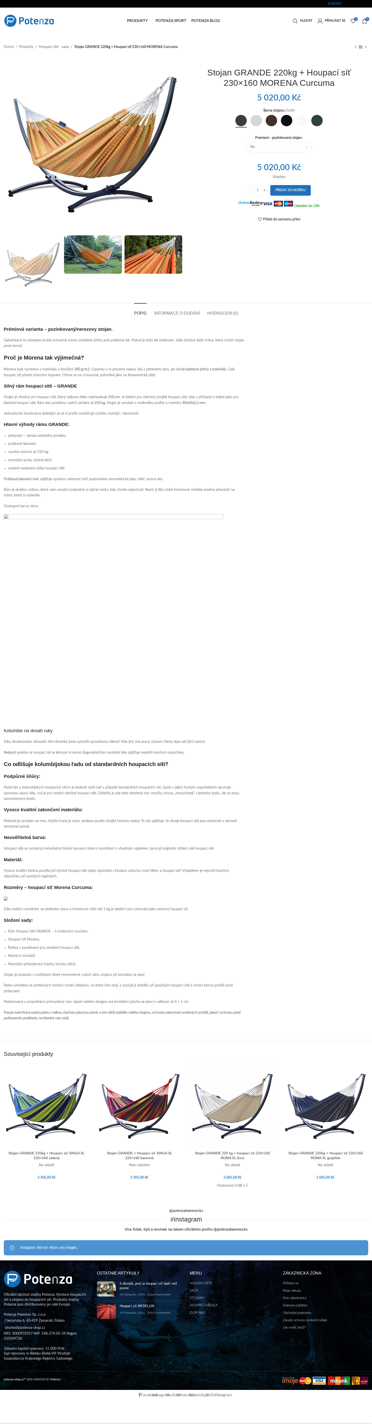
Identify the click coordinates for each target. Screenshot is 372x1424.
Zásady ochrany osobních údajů (305, 1320)
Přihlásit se (291, 1283)
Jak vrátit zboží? (294, 1327)
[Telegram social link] (369, 3)
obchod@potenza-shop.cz (21, 3)
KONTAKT (335, 3)
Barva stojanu (273, 110)
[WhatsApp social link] (359, 3)
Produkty (26, 47)
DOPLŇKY (197, 1313)
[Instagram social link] (352, 3)
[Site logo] (29, 20)
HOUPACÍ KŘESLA (204, 1305)
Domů (9, 47)
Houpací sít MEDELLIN (137, 1306)
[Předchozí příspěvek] (355, 46)
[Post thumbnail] (106, 1289)
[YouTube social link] (355, 3)
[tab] (140, 310)
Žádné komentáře (158, 1294)
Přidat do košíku (290, 190)
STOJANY (197, 1298)
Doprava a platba (295, 1305)
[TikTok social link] (365, 3)
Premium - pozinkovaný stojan (278, 138)
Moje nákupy (292, 1290)
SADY (194, 1290)
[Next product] (365, 46)
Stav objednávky (294, 1298)
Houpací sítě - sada (54, 47)
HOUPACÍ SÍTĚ (201, 1283)
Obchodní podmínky (297, 1313)
